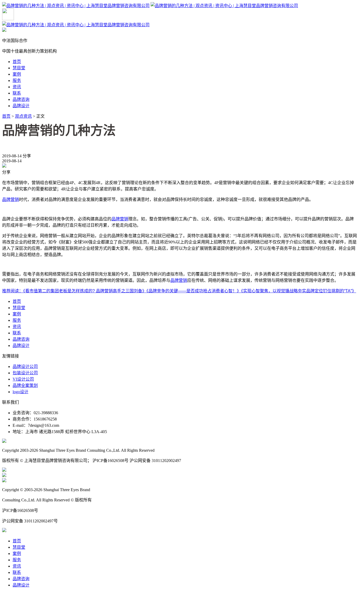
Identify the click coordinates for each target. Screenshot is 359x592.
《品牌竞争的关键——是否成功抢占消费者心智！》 (193, 291)
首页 (17, 61)
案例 (17, 74)
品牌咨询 (21, 99)
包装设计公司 (25, 373)
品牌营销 (10, 199)
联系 (17, 93)
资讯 (17, 87)
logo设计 (20, 392)
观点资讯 (23, 116)
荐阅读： (14, 291)
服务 (17, 80)
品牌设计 (21, 105)
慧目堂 (19, 68)
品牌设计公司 (25, 366)
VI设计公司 (23, 379)
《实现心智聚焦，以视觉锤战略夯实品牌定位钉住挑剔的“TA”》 (298, 291)
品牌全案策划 (25, 385)
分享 (27, 156)
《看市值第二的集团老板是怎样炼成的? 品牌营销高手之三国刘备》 (84, 291)
